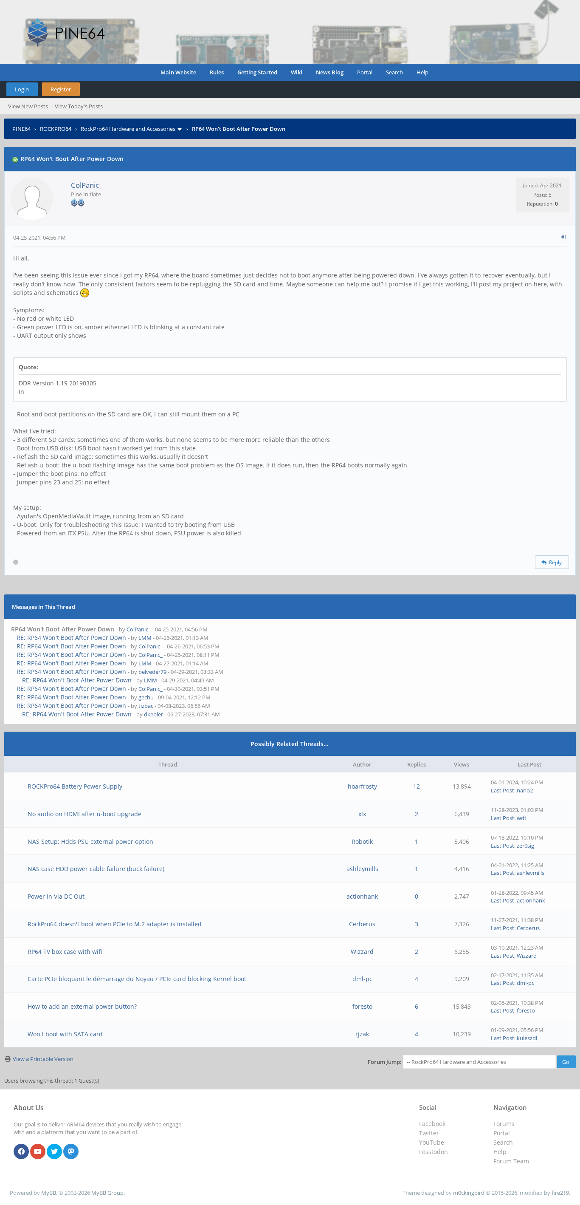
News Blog (329, 72)
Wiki (296, 72)
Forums (504, 1124)
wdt (522, 818)
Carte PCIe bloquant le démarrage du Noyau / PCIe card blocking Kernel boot (137, 979)
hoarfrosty (362, 786)
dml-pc (362, 979)
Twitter (429, 1133)
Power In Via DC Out (56, 896)
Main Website (178, 72)
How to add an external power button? (82, 1006)
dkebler (153, 714)
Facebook (432, 1124)
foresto (362, 1006)
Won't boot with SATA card (65, 1034)
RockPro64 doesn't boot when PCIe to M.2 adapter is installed (115, 924)
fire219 (560, 1193)
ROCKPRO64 (55, 129)
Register (61, 89)
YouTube (431, 1142)
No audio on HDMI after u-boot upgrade (84, 814)
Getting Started (257, 72)
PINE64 (21, 129)
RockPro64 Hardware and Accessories (128, 129)
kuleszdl (527, 1038)
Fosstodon (433, 1152)
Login (22, 89)
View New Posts (28, 106)
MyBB (48, 1193)
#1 (564, 237)
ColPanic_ (86, 185)
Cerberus (362, 924)
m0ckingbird (468, 1193)
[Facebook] (21, 1152)
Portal (364, 72)
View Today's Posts (79, 106)
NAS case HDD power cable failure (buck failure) (96, 869)
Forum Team (511, 1161)
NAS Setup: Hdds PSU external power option (90, 841)
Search (394, 72)
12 (416, 786)
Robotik (362, 841)
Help (422, 72)
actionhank (362, 896)
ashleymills (362, 869)
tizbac (145, 706)
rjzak (362, 1034)
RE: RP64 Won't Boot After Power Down (71, 638)
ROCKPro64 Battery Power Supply (75, 786)
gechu (146, 697)
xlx (362, 814)
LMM (145, 638)
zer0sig (525, 845)
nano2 (525, 790)
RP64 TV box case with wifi (65, 952)
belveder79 (152, 672)
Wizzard (362, 952)
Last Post (502, 790)
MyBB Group (107, 1193)
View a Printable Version (43, 1059)
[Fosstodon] (71, 1152)
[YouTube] (37, 1152)
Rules (217, 72)
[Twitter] (54, 1152)
